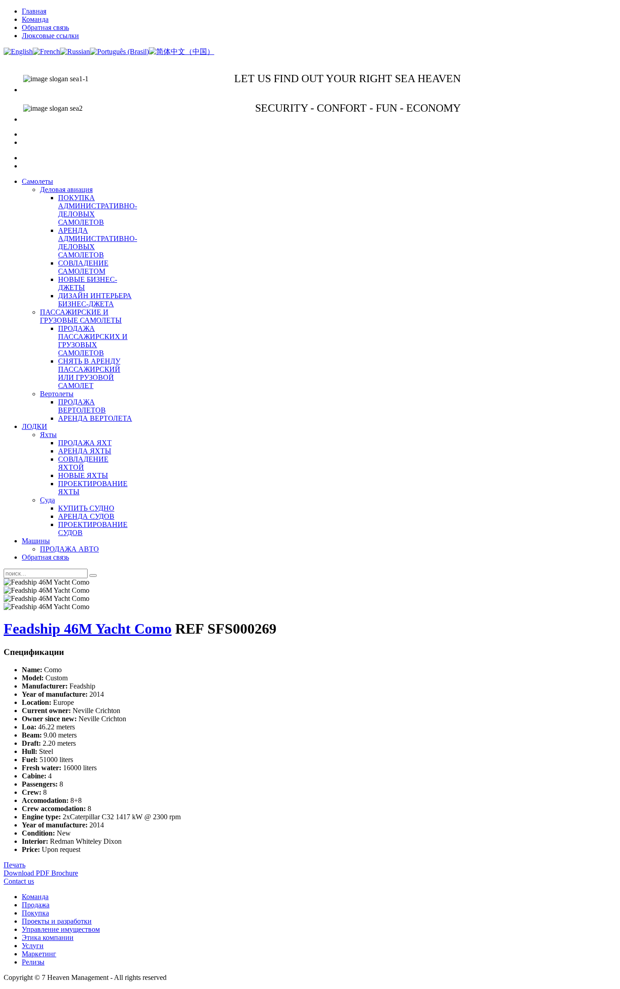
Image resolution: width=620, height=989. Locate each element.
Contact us (19, 881)
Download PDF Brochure (41, 873)
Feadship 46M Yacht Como (88, 628)
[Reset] (93, 575)
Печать (14, 865)
